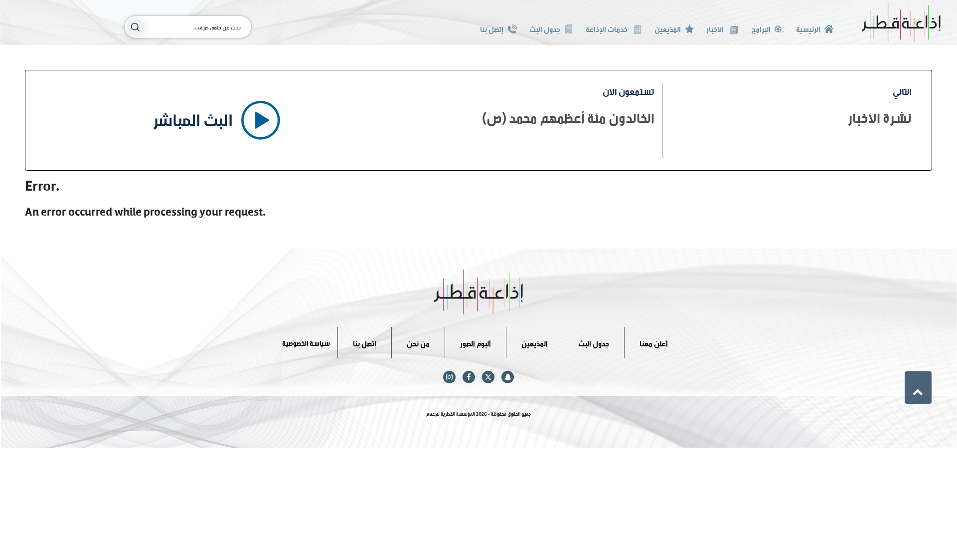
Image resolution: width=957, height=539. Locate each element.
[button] (918, 387)
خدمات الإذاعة (607, 28)
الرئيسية (808, 28)
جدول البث (544, 28)
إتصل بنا (491, 28)
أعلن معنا (653, 342)
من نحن (418, 342)
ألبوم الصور (475, 342)
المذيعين (667, 28)
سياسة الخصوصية (306, 342)
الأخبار (715, 28)
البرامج (761, 28)
